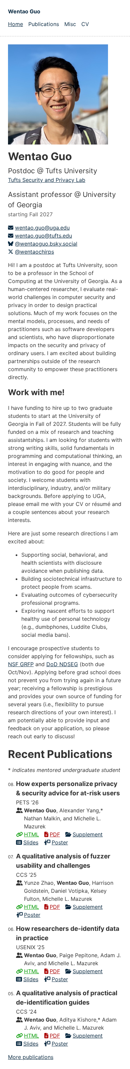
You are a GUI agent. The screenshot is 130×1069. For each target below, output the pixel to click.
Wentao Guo (24, 11)
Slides (30, 842)
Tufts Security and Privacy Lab (46, 180)
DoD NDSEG (62, 664)
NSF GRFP (21, 664)
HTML (31, 834)
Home (15, 24)
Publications (43, 24)
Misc (70, 24)
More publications (30, 1057)
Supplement (88, 834)
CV (85, 24)
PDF (55, 834)
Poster (60, 842)
